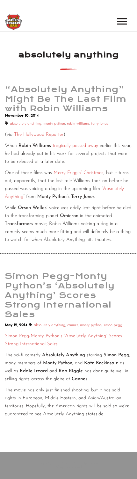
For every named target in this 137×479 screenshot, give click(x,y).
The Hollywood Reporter (38, 134)
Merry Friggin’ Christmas (79, 173)
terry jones (99, 124)
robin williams (78, 124)
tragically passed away (75, 145)
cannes (72, 325)
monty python (54, 124)
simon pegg (113, 325)
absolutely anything (25, 124)
